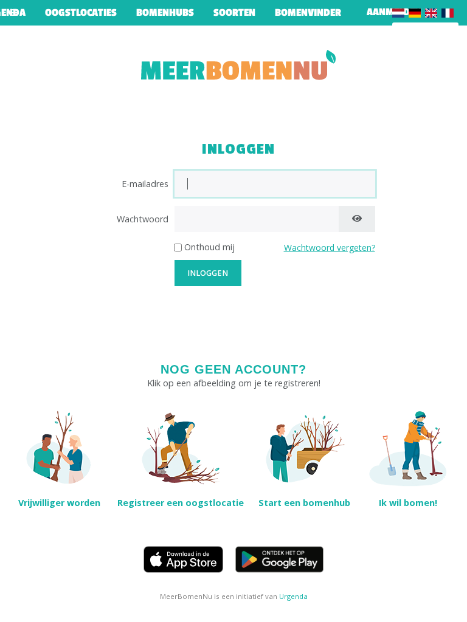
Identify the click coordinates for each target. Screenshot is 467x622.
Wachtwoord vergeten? (329, 247)
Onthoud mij (209, 247)
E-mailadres (145, 184)
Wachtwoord (142, 219)
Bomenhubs (165, 13)
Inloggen (207, 273)
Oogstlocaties (81, 13)
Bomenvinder (308, 13)
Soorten (234, 13)
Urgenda (293, 596)
